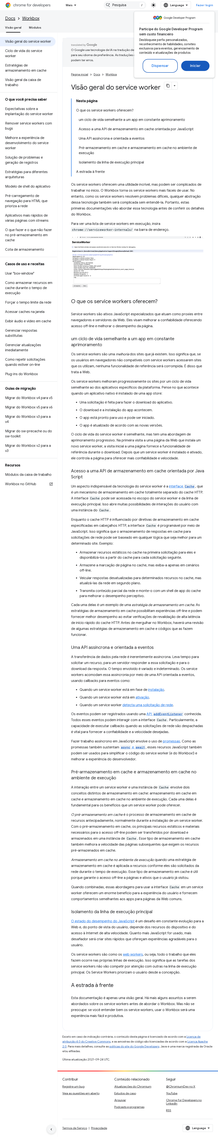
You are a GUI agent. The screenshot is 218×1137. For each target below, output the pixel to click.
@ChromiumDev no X (180, 1086)
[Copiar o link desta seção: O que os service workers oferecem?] (162, 301)
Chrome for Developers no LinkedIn (184, 1101)
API (164, 714)
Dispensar (160, 66)
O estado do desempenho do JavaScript (103, 921)
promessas (171, 741)
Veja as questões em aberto (80, 1093)
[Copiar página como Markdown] (168, 85)
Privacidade (99, 1128)
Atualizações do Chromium (132, 1086)
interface (181, 486)
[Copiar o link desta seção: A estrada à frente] (117, 985)
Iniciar (195, 66)
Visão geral (13, 27)
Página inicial (79, 74)
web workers (133, 954)
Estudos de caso (125, 1093)
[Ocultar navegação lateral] (51, 1129)
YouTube (171, 1093)
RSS (168, 1110)
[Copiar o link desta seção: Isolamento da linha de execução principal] (156, 912)
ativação (142, 697)
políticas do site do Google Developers (134, 1046)
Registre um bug (73, 1086)
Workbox (30, 18)
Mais (69, 5)
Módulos (35, 27)
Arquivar (120, 1100)
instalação (156, 690)
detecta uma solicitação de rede (147, 705)
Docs (10, 18)
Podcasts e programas (129, 1107)
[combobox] (125, 5)
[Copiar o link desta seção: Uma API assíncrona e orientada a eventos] (158, 647)
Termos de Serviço (74, 1128)
